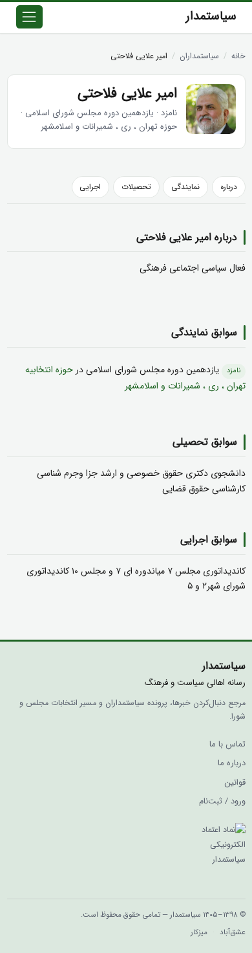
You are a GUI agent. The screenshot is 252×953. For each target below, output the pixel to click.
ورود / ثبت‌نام (222, 801)
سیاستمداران (199, 56)
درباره (228, 187)
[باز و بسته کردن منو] (29, 16)
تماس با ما (227, 744)
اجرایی (90, 187)
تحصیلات (136, 187)
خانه (238, 56)
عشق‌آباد (233, 932)
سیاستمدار (211, 17)
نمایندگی (185, 187)
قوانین (235, 782)
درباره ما (232, 763)
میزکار (199, 932)
